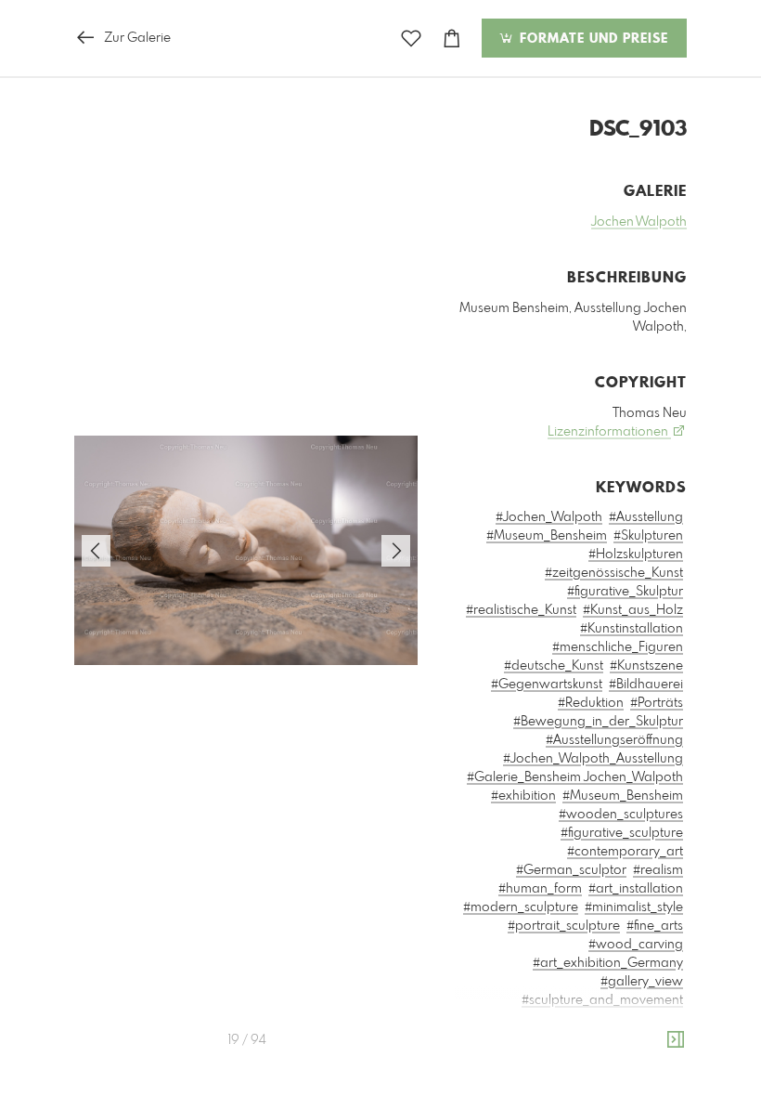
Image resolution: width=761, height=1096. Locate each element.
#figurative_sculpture (622, 833)
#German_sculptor (571, 870)
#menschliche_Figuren (617, 647)
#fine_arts (654, 926)
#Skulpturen (648, 535)
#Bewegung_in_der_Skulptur (598, 721)
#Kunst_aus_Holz (633, 610)
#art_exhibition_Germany (608, 963)
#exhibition (523, 795)
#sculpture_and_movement (602, 1000)
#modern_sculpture (520, 907)
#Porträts (656, 703)
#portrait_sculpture (564, 926)
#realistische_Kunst (521, 610)
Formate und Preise (591, 39)
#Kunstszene (646, 665)
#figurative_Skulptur (625, 591)
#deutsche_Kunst (553, 665)
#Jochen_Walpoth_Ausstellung (593, 758)
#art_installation (635, 888)
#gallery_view (641, 981)
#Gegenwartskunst (546, 684)
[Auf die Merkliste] (411, 38)
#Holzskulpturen (635, 554)
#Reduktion (591, 703)
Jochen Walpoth (639, 221)
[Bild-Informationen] (675, 1040)
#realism (658, 870)
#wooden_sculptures (621, 814)
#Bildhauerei (646, 684)
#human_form (540, 888)
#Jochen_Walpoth (549, 517)
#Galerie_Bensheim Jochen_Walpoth (575, 777)
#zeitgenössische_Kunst (614, 573)
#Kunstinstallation (631, 628)
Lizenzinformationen (609, 431)
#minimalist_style (634, 907)
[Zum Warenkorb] (452, 38)
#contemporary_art (625, 851)
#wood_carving (635, 944)
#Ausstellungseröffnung (614, 740)
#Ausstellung (646, 517)
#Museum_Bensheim (546, 535)
